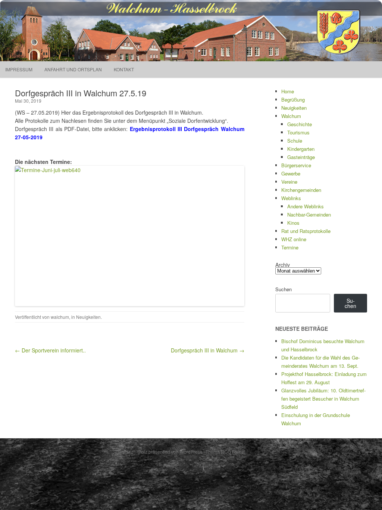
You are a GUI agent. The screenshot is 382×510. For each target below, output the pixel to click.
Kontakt (124, 69)
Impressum (18, 69)
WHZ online (293, 239)
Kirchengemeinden (301, 189)
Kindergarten (300, 148)
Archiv (282, 264)
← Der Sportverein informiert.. (50, 350)
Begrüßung (293, 99)
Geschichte (299, 124)
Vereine (289, 181)
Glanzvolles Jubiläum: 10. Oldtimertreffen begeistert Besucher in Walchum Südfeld (323, 398)
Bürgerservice (296, 165)
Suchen (283, 289)
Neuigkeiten (88, 317)
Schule (294, 140)
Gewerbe (290, 173)
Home (287, 91)
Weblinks (291, 198)
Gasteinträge (301, 157)
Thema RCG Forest (225, 451)
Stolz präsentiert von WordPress (169, 451)
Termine (289, 247)
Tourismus (298, 132)
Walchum (291, 115)
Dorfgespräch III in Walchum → (207, 350)
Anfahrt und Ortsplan (73, 69)
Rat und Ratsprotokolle (306, 230)
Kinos (293, 222)
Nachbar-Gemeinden (309, 214)
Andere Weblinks (305, 206)
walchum (60, 317)
